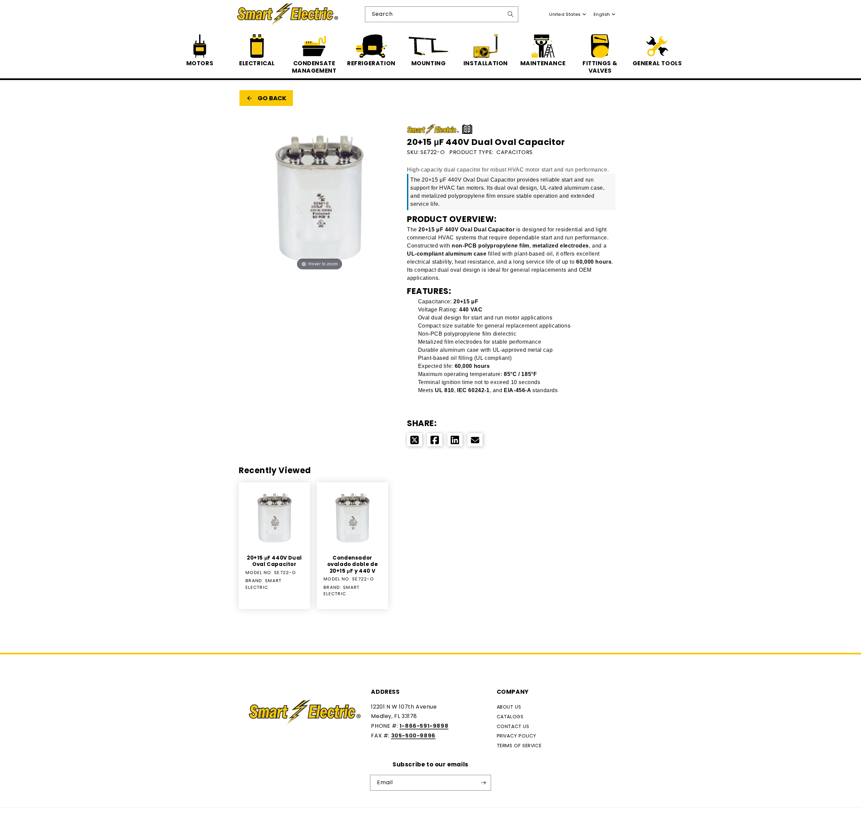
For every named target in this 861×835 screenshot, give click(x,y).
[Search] (510, 14)
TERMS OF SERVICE (519, 745)
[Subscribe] (483, 783)
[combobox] (441, 14)
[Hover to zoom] (320, 198)
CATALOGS (510, 716)
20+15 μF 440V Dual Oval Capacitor (274, 561)
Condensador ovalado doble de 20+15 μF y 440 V (352, 564)
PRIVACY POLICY (516, 735)
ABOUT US (509, 707)
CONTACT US (513, 726)
